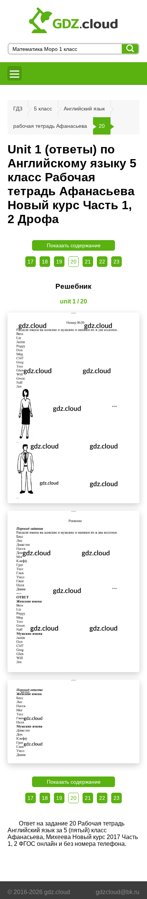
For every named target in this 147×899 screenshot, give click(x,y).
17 (31, 262)
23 (116, 262)
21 (88, 262)
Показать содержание (74, 245)
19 (59, 262)
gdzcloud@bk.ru (117, 892)
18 (45, 262)
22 (102, 262)
